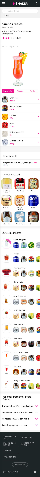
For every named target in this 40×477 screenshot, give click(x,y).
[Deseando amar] (6, 314)
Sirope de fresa (16, 107)
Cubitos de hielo (16, 142)
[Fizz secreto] (6, 370)
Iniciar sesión (20, 465)
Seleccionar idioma (29, 444)
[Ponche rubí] (6, 342)
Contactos (28, 438)
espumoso (28, 31)
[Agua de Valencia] (6, 300)
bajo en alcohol (7, 31)
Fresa (12, 125)
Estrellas (7, 450)
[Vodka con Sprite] (6, 243)
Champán (13, 99)
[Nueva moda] (6, 286)
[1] (3, 38)
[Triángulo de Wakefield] (6, 384)
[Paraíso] (6, 258)
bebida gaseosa (7, 33)
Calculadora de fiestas (9, 437)
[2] (6, 38)
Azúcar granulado (17, 133)
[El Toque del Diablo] (6, 356)
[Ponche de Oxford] (6, 328)
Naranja (13, 116)
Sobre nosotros (9, 457)
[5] (14, 38)
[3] (8, 38)
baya (15, 31)
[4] (11, 38)
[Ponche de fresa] (6, 272)
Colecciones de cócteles (9, 444)
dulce (21, 31)
